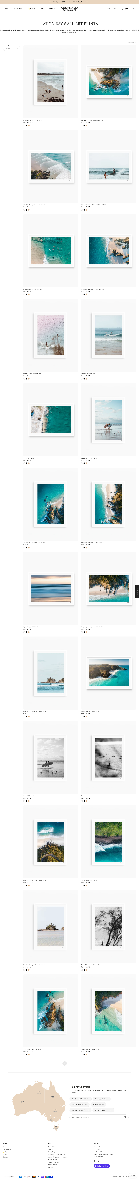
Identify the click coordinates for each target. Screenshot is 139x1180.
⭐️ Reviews (32, 9)
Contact (52, 9)
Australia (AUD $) (112, 9)
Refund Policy (52, 1159)
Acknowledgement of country (57, 1157)
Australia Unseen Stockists (56, 1154)
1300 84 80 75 (98, 1149)
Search (50, 1149)
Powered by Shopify (116, 1176)
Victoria (98, 1104)
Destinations (18, 9)
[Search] (133, 9)
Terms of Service (53, 1162)
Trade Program (53, 1152)
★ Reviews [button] (137, 591)
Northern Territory (103, 1110)
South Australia (80, 1104)
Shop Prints (52, 1147)
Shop (6, 9)
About (42, 9)
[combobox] (99, 1117)
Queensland (102, 1099)
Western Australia (80, 1110)
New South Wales (81, 1099)
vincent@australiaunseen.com (103, 1147)
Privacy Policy (52, 1165)
